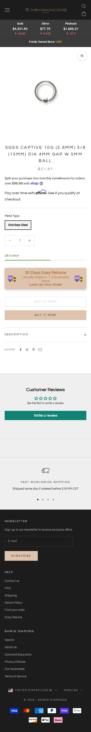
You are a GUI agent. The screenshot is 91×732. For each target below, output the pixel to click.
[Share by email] (40, 350)
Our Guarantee (14, 669)
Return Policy (13, 602)
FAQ (8, 588)
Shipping (11, 595)
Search (9, 640)
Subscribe (21, 555)
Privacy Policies (15, 661)
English (71, 690)
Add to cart (45, 301)
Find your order (15, 610)
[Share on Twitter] (27, 350)
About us (11, 647)
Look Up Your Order (45, 284)
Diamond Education (18, 654)
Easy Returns (13, 617)
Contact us (12, 581)
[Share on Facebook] (20, 350)
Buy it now (45, 315)
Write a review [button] (45, 415)
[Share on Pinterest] (33, 350)
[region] (45, 479)
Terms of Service (15, 676)
